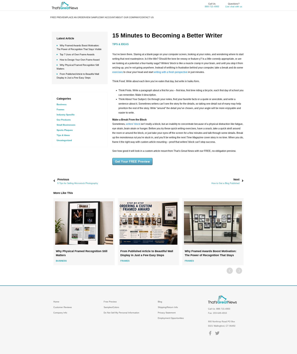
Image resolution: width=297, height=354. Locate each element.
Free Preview (110, 301)
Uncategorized (64, 140)
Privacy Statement (167, 312)
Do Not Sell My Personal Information (121, 312)
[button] (239, 271)
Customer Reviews (62, 307)
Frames (60, 109)
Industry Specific (66, 114)
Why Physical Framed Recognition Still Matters (81, 253)
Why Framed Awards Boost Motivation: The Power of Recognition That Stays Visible (210, 253)
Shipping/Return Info (168, 307)
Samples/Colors (111, 307)
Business (62, 104)
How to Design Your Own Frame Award (79, 59)
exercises (117, 72)
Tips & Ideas (63, 135)
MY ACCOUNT (108, 17)
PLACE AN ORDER (75, 17)
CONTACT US (147, 17)
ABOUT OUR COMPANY (128, 17)
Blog (160, 301)
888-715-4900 (212, 6)
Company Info (60, 312)
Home (56, 301)
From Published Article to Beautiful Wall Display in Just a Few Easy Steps (146, 253)
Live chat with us (233, 6)
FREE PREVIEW (58, 17)
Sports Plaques (65, 130)
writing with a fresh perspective (170, 72)
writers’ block (133, 124)
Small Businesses (66, 125)
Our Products (64, 119)
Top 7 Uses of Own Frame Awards (77, 54)
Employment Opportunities (171, 318)
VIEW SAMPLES (93, 17)
